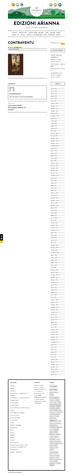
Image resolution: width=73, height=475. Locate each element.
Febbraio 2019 (54, 299)
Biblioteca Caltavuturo (54, 392)
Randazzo (52, 443)
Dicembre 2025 (54, 108)
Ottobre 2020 (54, 250)
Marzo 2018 (53, 327)
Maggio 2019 (54, 292)
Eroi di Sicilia (15, 415)
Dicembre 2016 (54, 364)
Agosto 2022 (54, 207)
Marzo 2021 (53, 242)
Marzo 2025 (53, 130)
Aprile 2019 (54, 294)
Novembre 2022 (54, 200)
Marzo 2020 (53, 267)
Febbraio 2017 (54, 359)
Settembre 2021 (55, 230)
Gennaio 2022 (54, 222)
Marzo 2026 (53, 101)
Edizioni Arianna (36, 23)
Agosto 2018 (54, 314)
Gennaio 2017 (54, 362)
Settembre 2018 (55, 312)
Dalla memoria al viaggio (17, 412)
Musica (58, 34)
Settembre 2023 (55, 175)
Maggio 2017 (54, 352)
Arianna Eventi (15, 400)
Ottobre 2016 (54, 369)
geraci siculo (52, 412)
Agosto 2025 (54, 118)
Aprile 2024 (54, 158)
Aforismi (13, 385)
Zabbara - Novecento (16, 452)
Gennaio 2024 (54, 165)
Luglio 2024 (54, 150)
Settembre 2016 (55, 371)
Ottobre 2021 (54, 227)
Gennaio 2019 (54, 302)
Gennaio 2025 (54, 135)
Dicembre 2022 (54, 198)
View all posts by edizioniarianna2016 (21, 96)
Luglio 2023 (54, 180)
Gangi (60, 410)
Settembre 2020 (55, 252)
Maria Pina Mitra (53, 425)
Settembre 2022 (55, 205)
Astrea (12, 410)
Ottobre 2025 (54, 113)
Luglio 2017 (54, 347)
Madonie (53, 421)
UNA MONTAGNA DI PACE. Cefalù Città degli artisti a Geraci (57, 75)
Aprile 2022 (54, 217)
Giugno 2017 (54, 349)
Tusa (51, 461)
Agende (12, 388)
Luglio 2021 (54, 235)
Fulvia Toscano (53, 410)
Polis (12, 430)
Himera (12, 422)
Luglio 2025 (54, 120)
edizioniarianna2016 (14, 49)
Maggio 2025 (54, 125)
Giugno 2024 (54, 153)
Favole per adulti (15, 417)
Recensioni (51, 34)
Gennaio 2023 (54, 195)
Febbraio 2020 (54, 270)
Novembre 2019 (54, 277)
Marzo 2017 (53, 357)
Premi (45, 34)
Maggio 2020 (54, 262)
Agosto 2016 (54, 374)
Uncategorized (14, 449)
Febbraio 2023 (54, 193)
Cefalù (57, 400)
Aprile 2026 (54, 98)
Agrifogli (13, 390)
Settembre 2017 (55, 342)
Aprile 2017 (54, 354)
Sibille (13, 440)
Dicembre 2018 (54, 304)
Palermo (55, 429)
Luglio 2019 (54, 287)
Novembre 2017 (54, 337)
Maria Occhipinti (58, 423)
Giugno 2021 (54, 237)
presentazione (57, 441)
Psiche (12, 432)
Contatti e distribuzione (34, 34)
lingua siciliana (53, 418)
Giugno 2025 (54, 123)
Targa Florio (52, 457)
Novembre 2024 (54, 140)
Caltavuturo (52, 400)
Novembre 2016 (54, 367)
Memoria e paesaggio (16, 425)
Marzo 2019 (53, 297)
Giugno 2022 (54, 212)
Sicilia (54, 452)
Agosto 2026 (54, 88)
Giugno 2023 (54, 183)
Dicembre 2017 (54, 334)
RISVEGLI (13, 435)
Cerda (51, 402)
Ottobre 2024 (54, 143)
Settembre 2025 (55, 116)
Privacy (22, 34)
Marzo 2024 (53, 160)
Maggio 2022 (54, 215)
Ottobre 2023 (54, 173)
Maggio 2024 (54, 155)
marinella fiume (54, 427)
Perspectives (14, 427)
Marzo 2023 (53, 190)
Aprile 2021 (54, 240)
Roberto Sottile (58, 443)
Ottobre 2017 (54, 339)
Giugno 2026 (54, 93)
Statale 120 (15, 34)
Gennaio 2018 (54, 332)
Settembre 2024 (55, 145)
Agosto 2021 (54, 232)
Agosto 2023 (54, 178)
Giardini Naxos (59, 412)
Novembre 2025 (54, 111)
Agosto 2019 (54, 284)
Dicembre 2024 (54, 138)
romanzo (51, 445)
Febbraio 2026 (54, 103)
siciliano (51, 455)
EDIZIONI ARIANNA (55, 406)
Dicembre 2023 (54, 168)
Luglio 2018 (54, 317)
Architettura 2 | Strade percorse (20, 397)
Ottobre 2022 (54, 202)
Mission (52, 32)
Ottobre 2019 (54, 280)
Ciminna (55, 402)
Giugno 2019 (54, 289)
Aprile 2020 (54, 265)
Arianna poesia (15, 402)
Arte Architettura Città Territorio (20, 407)
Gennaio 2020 (54, 272)
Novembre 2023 (54, 170)
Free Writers (14, 420)
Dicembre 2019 (54, 275)
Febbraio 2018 (54, 329)
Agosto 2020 (54, 255)
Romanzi (13, 437)
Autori (58, 32)
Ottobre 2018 (54, 309)
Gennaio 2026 (54, 106)
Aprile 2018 (54, 324)
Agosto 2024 (54, 148)
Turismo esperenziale (57, 459)
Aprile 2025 (54, 128)
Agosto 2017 (54, 344)
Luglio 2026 (54, 91)
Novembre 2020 (54, 247)
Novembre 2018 (54, 307)
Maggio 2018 (54, 322)
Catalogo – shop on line (19, 32)
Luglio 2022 (54, 210)
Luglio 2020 (54, 257)
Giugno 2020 (54, 260)
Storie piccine (15, 442)
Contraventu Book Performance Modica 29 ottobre (17, 106)
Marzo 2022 (53, 220)
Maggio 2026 (54, 96)
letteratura (57, 416)
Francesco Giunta (54, 408)
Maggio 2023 (54, 185)
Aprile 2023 (54, 188)
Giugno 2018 (54, 319)
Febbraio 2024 (54, 163)
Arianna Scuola (15, 405)
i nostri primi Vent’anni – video (38, 32)
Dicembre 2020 (54, 245)
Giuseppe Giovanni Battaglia (55, 414)
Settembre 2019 (55, 282)
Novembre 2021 (54, 225)
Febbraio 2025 (54, 133)
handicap (51, 416)
